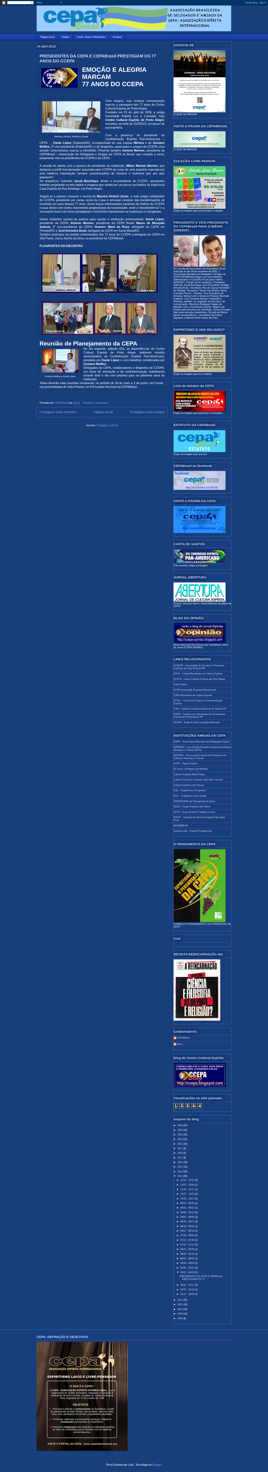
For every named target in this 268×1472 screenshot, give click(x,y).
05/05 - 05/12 (187, 1267)
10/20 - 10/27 (187, 1198)
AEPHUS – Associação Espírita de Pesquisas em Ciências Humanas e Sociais (200, 757)
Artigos (65, 37)
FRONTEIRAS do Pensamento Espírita (194, 801)
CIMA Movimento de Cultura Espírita (193, 695)
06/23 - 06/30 (187, 1249)
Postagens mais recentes (58, 412)
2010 (180, 1309)
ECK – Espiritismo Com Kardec (190, 795)
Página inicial (47, 37)
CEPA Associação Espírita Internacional (195, 689)
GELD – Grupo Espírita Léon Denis (192, 806)
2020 (180, 1153)
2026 (180, 1125)
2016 (180, 1162)
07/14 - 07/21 (187, 1244)
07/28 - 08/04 (187, 1235)
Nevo (180, 1044)
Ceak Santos (180, 684)
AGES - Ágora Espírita (186, 763)
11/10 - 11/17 (187, 1189)
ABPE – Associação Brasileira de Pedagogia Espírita (202, 741)
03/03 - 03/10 (187, 1289)
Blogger (156, 1464)
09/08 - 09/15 (187, 1212)
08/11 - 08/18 (187, 1230)
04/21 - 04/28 (187, 1272)
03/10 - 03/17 (187, 1285)
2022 (180, 1144)
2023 (180, 1139)
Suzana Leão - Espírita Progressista (193, 831)
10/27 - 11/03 (187, 1194)
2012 (180, 1300)
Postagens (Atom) (107, 425)
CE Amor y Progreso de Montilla (190, 769)
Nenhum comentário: (96, 402)
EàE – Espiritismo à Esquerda (189, 790)
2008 (180, 1318)
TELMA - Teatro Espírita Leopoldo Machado (197, 722)
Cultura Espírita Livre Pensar (189, 785)
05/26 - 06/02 (187, 1263)
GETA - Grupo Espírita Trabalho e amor (194, 812)
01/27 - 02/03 (187, 1294)
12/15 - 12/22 (187, 1180)
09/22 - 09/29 (187, 1203)
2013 (180, 1176)
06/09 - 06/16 (187, 1254)
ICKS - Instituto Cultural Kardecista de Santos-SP (200, 708)
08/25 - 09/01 (187, 1221)
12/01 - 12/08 (187, 1184)
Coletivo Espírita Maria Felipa (189, 774)
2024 (180, 1134)
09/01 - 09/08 (187, 1217)
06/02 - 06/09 (187, 1258)
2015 (180, 1166)
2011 (180, 1304)
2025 (180, 1130)
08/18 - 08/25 (187, 1226)
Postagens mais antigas (147, 412)
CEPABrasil (183, 1037)
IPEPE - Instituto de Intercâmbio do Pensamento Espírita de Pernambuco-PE (199, 715)
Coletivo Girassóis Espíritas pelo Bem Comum (198, 779)
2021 (180, 1148)
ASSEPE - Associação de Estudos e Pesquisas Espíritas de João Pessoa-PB (199, 667)
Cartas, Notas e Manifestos (91, 37)
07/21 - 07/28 (187, 1240)
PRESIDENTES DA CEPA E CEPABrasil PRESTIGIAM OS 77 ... (201, 1278)
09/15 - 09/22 (187, 1207)
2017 (180, 1157)
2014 (180, 1171)
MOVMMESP (181, 825)
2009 (180, 1313)
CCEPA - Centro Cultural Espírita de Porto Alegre (199, 679)
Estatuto (117, 37)
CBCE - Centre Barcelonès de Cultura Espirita (198, 673)
